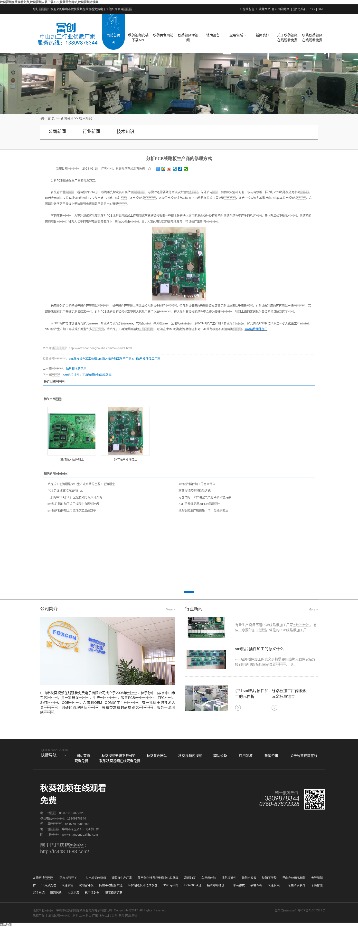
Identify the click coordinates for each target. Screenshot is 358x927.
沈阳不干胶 (269, 878)
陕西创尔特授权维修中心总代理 (158, 878)
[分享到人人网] (180, 169)
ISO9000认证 (192, 885)
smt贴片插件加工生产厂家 (115, 358)
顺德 (134, 915)
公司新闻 (57, 131)
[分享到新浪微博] (169, 169)
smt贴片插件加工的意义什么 (197, 484)
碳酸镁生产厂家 (122, 878)
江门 (108, 915)
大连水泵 (73, 892)
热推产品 (39, 915)
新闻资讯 (262, 35)
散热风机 (56, 892)
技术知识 (85, 118)
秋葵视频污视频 (188, 37)
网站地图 (284, 9)
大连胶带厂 (275, 885)
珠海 (101, 915)
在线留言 (248, 9)
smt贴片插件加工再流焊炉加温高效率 (87, 375)
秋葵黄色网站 (163, 35)
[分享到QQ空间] (163, 169)
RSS (312, 9)
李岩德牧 (239, 885)
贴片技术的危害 (76, 368)
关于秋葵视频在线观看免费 (287, 37)
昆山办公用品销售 (294, 878)
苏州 (115, 915)
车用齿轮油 (208, 878)
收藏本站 (264, 9)
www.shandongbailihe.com (80, 834)
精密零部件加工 (217, 885)
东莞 (121, 915)
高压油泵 (190, 878)
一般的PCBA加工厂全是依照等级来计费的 (74, 497)
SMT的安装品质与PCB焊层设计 (199, 504)
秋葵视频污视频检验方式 (195, 490)
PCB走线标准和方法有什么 (65, 490)
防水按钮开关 (68, 878)
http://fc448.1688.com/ (64, 851)
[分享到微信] (186, 169)
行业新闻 (91, 131)
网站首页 (113, 35)
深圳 (75, 915)
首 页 (51, 118)
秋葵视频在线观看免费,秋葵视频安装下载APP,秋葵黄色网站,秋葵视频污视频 (49, 2)
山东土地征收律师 (94, 878)
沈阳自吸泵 (249, 878)
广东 (95, 915)
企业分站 (299, 9)
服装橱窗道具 (113, 892)
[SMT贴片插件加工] (71, 431)
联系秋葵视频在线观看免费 (312, 37)
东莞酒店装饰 (296, 885)
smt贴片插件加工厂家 (146, 358)
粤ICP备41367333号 (311, 910)
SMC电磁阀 (170, 885)
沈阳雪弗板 (86, 885)
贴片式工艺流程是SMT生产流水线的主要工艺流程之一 (82, 484)
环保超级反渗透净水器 (142, 885)
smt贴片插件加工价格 (83, 358)
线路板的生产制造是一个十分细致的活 (203, 510)
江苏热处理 (48, 885)
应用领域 (236, 35)
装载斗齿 (256, 885)
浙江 (88, 915)
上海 (82, 915)
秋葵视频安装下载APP (138, 37)
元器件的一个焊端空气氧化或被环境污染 (205, 497)
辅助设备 (213, 35)
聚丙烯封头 (92, 892)
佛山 (128, 915)
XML (321, 9)
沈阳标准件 (229, 878)
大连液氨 (67, 885)
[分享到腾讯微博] (175, 169)
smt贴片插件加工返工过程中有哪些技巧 (73, 504)
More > (170, 609)
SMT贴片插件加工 (72, 459)
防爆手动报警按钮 (110, 885)
